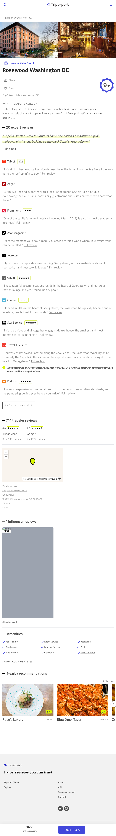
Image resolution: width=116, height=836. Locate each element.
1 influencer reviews (21, 521)
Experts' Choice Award (22, 63)
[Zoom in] (6, 452)
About (61, 782)
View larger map (9, 486)
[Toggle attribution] (59, 479)
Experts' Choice (11, 782)
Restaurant (86, 641)
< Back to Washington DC (17, 17)
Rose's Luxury (13, 719)
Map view (109, 681)
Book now (72, 829)
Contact (62, 797)
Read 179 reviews (36, 439)
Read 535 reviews (11, 439)
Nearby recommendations (26, 673)
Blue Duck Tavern (70, 719)
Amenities (14, 634)
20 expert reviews (20, 127)
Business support (66, 792)
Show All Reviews (18, 405)
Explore (7, 787)
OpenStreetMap (40, 478)
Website (6, 503)
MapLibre (27, 478)
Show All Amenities (17, 661)
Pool (83, 647)
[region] (32, 465)
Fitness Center (88, 652)
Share (12, 80)
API (60, 787)
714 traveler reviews (21, 420)
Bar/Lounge (11, 647)
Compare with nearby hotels (14, 490)
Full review (49, 173)
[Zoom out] (6, 456)
